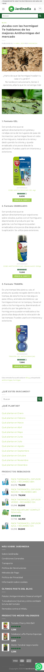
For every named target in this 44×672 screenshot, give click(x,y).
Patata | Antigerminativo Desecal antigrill (22, 596)
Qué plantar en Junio (12, 437)
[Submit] (39, 399)
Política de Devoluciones (14, 568)
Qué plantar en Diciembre (15, 465)
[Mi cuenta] (35, 9)
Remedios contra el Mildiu (14, 609)
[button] (38, 666)
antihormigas (7, 380)
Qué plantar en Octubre (14, 455)
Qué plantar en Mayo (12, 432)
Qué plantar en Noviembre (15, 460)
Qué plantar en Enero (12, 413)
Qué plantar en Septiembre (15, 451)
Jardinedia (32, 43)
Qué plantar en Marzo (13, 423)
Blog (4, 23)
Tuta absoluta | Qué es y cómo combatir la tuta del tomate (21, 602)
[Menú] (3, 9)
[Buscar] (40, 16)
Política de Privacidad (12, 577)
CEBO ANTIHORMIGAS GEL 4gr (22, 190)
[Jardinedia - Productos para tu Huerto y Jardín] (19, 9)
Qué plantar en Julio (12, 441)
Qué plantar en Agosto (13, 446)
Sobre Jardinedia (10, 554)
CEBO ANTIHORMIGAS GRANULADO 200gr (22, 266)
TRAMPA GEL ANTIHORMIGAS (22, 356)
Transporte (7, 563)
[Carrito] (40, 9)
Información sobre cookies (14, 582)
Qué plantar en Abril (12, 427)
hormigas (16, 380)
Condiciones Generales (13, 558)
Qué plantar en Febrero (13, 418)
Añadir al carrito (22, 200)
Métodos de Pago (10, 573)
